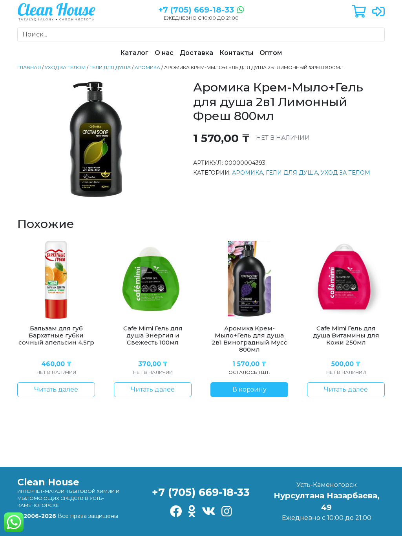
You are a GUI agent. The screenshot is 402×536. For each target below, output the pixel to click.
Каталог (134, 53)
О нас (164, 53)
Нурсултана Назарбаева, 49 (327, 501)
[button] (359, 12)
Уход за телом (65, 67)
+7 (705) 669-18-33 (201, 492)
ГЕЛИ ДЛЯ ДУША (110, 67)
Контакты (236, 53)
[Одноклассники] (192, 511)
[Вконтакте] (208, 511)
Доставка (196, 53)
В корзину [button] (249, 389)
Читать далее (56, 389)
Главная (29, 67)
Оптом (270, 53)
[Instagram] (226, 511)
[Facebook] (176, 511)
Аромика (147, 67)
